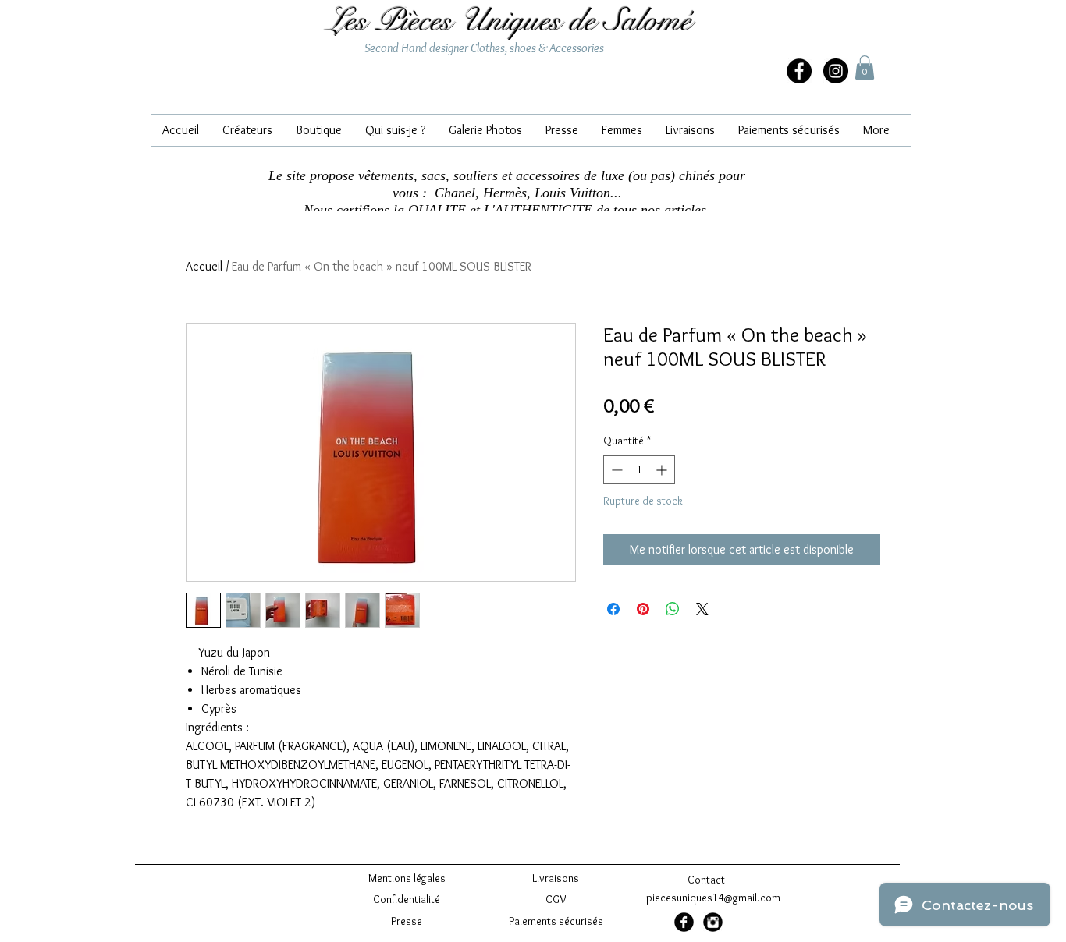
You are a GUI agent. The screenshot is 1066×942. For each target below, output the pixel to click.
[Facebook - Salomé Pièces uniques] (799, 70)
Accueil (204, 266)
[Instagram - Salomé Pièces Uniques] (835, 70)
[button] (865, 67)
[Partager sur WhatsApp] (672, 609)
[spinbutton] (639, 469)
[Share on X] (702, 609)
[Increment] (663, 469)
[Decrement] (615, 469)
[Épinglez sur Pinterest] (643, 609)
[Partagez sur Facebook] (613, 609)
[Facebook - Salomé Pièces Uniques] (684, 922)
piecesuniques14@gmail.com (713, 898)
